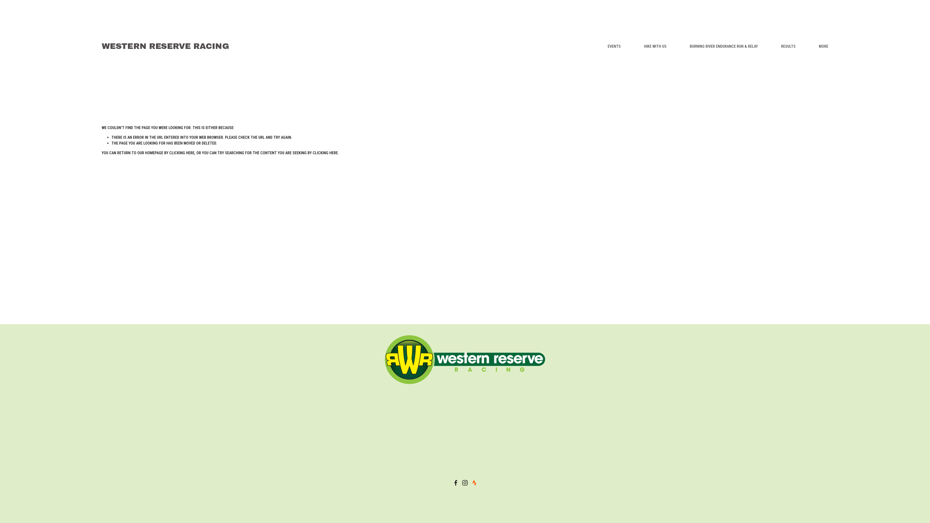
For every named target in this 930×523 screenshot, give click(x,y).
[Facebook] (456, 483)
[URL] (474, 483)
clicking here (181, 153)
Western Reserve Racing (165, 46)
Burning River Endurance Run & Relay (724, 46)
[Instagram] (465, 483)
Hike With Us (655, 46)
